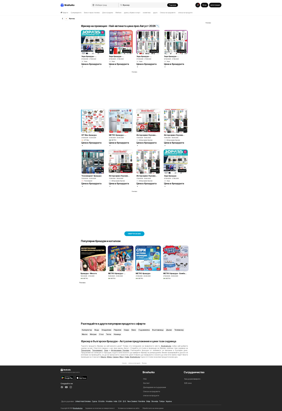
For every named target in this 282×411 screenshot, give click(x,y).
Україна (169, 401)
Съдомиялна (144, 330)
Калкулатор (87, 330)
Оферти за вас (134, 234)
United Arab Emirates (83, 401)
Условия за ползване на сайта (128, 408)
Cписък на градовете (167, 13)
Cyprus (94, 401)
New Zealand (132, 401)
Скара (126, 330)
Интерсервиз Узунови (120, 350)
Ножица (117, 334)
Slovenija (154, 401)
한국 (124, 401)
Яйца (121, 357)
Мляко (109, 357)
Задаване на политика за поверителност (100, 408)
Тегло (108, 334)
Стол (101, 334)
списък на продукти (185, 13)
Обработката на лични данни (152, 408)
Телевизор (179, 330)
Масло (84, 334)
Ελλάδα (101, 401)
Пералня (117, 330)
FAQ (144, 379)
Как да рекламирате (192, 379)
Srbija (148, 401)
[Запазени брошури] (197, 5)
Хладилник (106, 330)
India (115, 401)
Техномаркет (97, 350)
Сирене (116, 357)
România (141, 401)
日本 (120, 401)
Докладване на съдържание (154, 387)
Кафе (127, 357)
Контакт (146, 383)
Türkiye (161, 401)
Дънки (169, 330)
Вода (97, 330)
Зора (106, 350)
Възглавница (157, 330)
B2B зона (188, 383)
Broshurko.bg (166, 346)
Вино (134, 330)
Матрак (93, 334)
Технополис (86, 350)
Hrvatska (109, 401)
